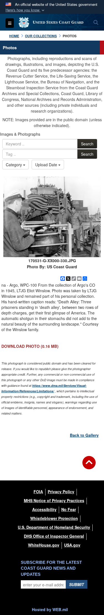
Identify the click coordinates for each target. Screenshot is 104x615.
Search (87, 144)
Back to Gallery (84, 435)
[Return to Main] (89, 466)
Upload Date (46, 164)
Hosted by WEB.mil (50, 609)
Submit (76, 584)
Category (14, 164)
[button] (25, 10)
